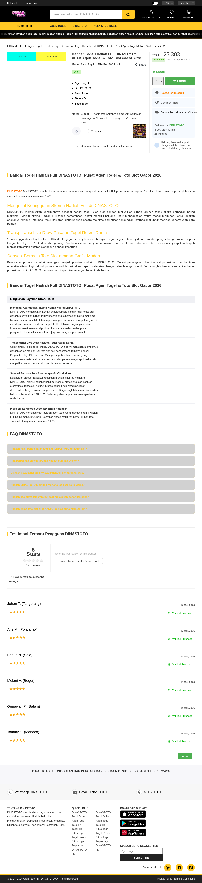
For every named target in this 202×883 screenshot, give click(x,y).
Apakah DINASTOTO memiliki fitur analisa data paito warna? (48, 484)
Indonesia (22, 3)
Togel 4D (77, 828)
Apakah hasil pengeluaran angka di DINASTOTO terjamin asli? (49, 448)
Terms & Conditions (184, 878)
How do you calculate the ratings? (26, 579)
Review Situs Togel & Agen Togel (78, 560)
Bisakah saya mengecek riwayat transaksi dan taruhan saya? (47, 472)
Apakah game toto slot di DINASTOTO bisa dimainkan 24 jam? (49, 508)
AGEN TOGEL (58, 26)
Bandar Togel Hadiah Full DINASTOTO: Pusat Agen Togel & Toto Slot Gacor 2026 (115, 46)
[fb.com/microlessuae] (179, 867)
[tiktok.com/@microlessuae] (191, 867)
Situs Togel (53, 46)
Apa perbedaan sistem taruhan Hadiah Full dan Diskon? (45, 460)
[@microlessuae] (167, 867)
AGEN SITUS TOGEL (105, 26)
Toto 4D (76, 824)
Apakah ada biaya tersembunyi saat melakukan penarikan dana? (50, 496)
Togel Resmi (79, 837)
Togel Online (79, 816)
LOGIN (22, 56)
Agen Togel (35, 46)
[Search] (128, 14)
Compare (96, 131)
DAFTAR (51, 56)
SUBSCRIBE (141, 857)
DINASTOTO (80, 26)
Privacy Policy (164, 878)
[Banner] (20, 14)
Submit (184, 756)
